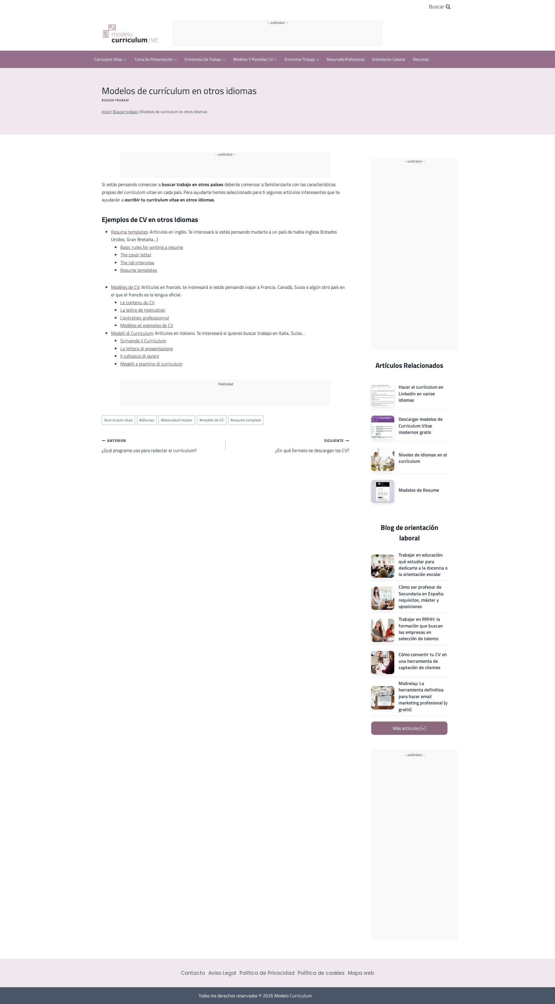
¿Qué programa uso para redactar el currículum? (149, 446)
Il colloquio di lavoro (139, 356)
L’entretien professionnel (144, 317)
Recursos (421, 59)
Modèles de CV (125, 287)
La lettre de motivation (142, 309)
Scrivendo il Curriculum (143, 340)
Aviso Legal (222, 973)
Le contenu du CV (137, 302)
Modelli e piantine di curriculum (151, 363)
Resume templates (129, 231)
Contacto (193, 973)
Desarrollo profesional (345, 59)
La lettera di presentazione (146, 348)
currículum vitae (118, 420)
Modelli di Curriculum (132, 333)
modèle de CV (211, 420)
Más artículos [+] (409, 728)
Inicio (106, 112)
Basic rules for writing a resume (151, 247)
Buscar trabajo (115, 100)
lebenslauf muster (177, 420)
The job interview (137, 262)
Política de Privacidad (267, 973)
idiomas (146, 420)
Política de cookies (321, 973)
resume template (246, 420)
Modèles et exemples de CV (146, 325)
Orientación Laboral (388, 59)
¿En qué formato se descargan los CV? (312, 446)
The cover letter (135, 254)
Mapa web (361, 973)
